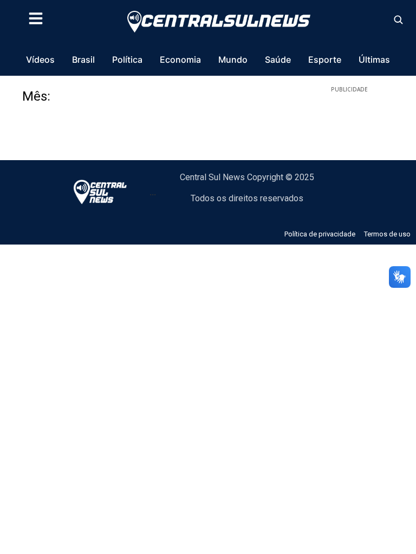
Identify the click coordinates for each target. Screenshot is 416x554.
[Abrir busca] (398, 19)
